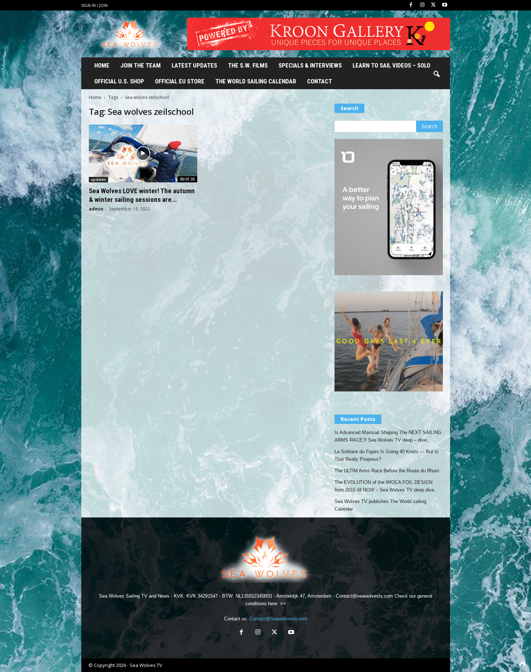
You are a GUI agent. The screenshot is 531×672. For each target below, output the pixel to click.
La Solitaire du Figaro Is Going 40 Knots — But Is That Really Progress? (386, 455)
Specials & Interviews (310, 65)
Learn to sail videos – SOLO (391, 65)
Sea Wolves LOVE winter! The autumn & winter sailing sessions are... (142, 195)
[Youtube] (444, 5)
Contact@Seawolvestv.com (278, 618)
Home (101, 65)
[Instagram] (422, 5)
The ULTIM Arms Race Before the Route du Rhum (386, 470)
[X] (433, 5)
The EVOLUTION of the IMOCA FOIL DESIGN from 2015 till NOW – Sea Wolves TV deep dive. (385, 486)
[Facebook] (411, 5)
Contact (319, 81)
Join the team (140, 65)
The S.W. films (248, 65)
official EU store (179, 81)
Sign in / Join (94, 5)
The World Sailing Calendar (255, 81)
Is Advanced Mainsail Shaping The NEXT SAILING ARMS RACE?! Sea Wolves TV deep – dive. (387, 436)
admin (96, 209)
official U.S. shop (119, 81)
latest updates (194, 65)
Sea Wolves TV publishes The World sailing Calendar (380, 505)
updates (98, 179)
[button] (436, 74)
